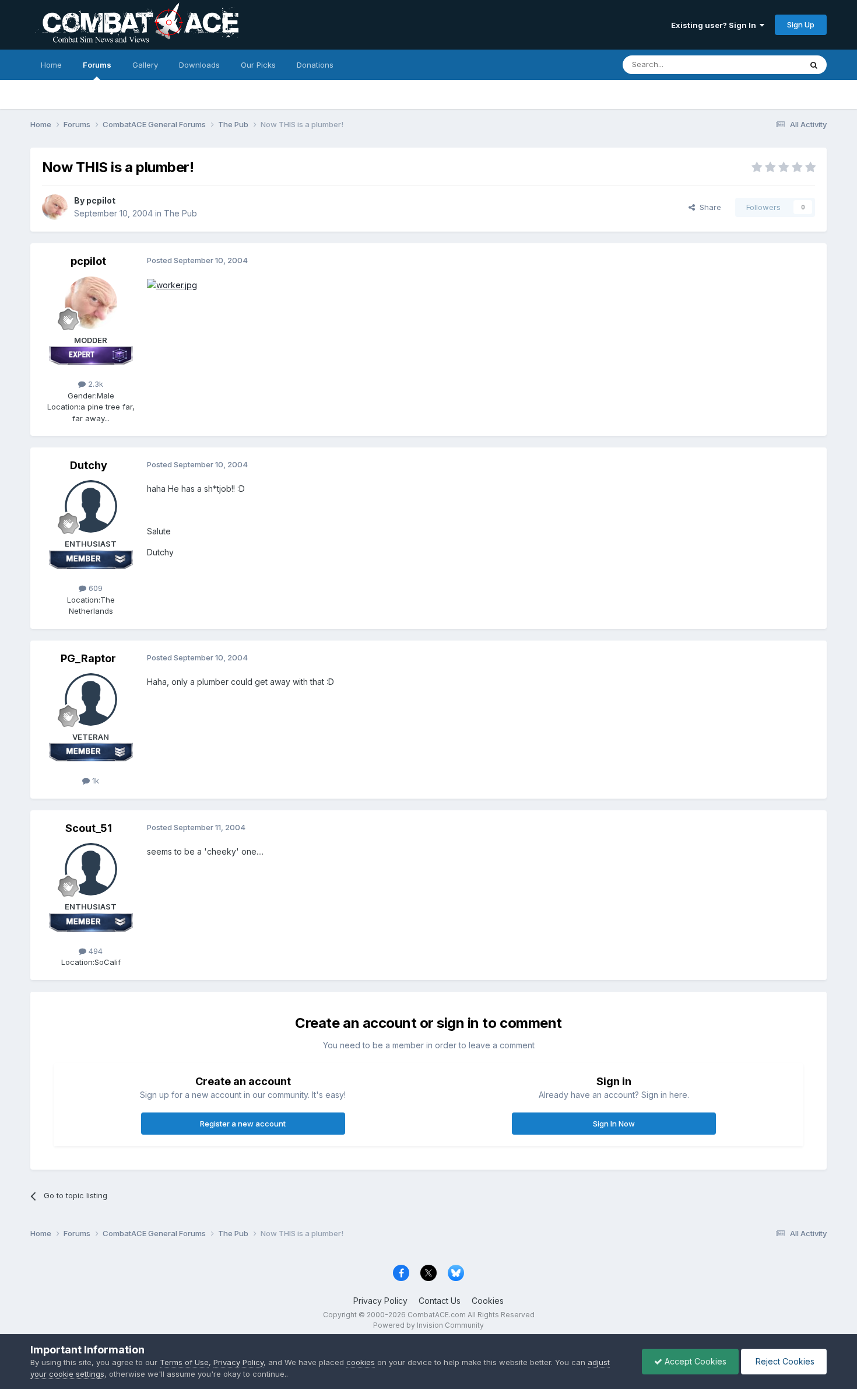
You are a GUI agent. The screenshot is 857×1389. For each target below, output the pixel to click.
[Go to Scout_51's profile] (91, 869)
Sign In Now (614, 1123)
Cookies (488, 1301)
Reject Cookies (783, 1361)
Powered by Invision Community (428, 1325)
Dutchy (88, 465)
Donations (315, 64)
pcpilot (100, 200)
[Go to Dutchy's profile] (91, 506)
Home (51, 64)
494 (94, 951)
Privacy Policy (380, 1301)
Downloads (199, 64)
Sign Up (800, 24)
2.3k (94, 384)
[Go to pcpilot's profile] (55, 207)
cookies (360, 1362)
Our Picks (258, 64)
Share (708, 207)
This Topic (767, 64)
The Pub (180, 213)
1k (94, 780)
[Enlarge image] (172, 284)
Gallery (145, 64)
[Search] (814, 64)
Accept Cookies (694, 1361)
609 (94, 588)
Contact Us (440, 1301)
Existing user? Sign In (715, 25)
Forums (97, 64)
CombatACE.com (437, 1314)
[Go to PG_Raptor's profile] (91, 699)
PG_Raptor (88, 658)
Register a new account (243, 1123)
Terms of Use (184, 1362)
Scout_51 (88, 828)
